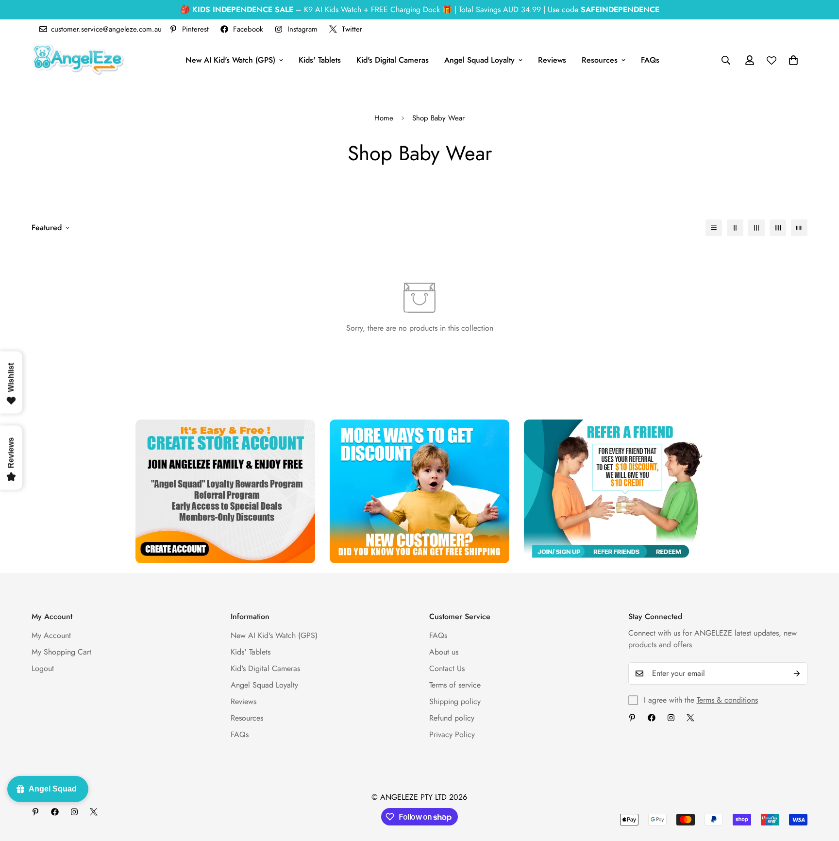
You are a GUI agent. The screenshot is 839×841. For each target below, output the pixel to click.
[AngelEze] (78, 60)
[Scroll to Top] (820, 788)
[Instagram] (671, 718)
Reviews (552, 60)
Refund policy (451, 717)
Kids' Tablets (320, 60)
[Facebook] (651, 718)
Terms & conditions (727, 700)
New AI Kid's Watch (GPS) (230, 60)
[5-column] (799, 227)
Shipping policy (455, 701)
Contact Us (447, 668)
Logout (43, 668)
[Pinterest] (632, 718)
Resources (600, 60)
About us (443, 651)
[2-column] (735, 227)
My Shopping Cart (61, 651)
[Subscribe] (796, 673)
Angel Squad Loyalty (479, 60)
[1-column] (713, 227)
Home (383, 118)
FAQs (650, 60)
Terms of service (455, 684)
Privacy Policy (452, 734)
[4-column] (778, 227)
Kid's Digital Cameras (392, 60)
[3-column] (756, 227)
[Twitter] (690, 718)
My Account (51, 635)
